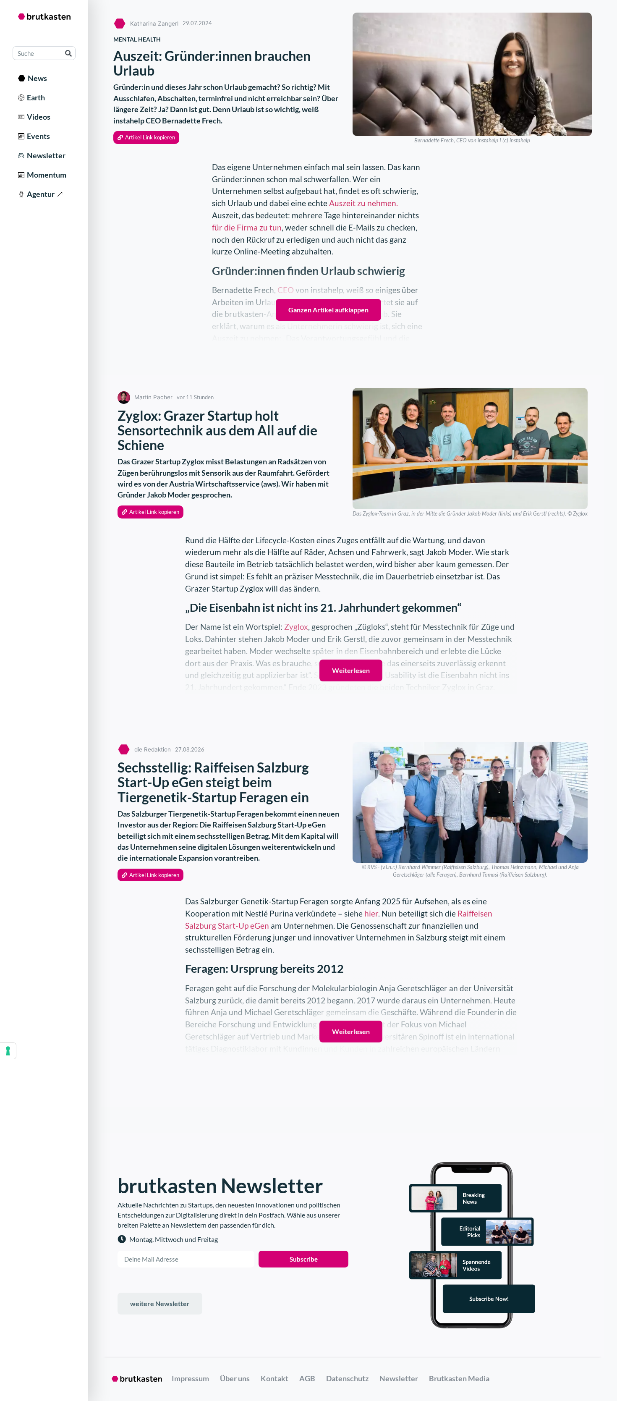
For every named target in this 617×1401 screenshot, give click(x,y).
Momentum (45, 174)
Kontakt (274, 1378)
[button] (146, 137)
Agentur (39, 194)
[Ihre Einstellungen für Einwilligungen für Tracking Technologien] (8, 1051)
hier (371, 913)
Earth (34, 97)
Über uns (235, 1378)
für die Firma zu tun (247, 227)
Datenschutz (347, 1378)
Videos (37, 116)
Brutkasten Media (459, 1378)
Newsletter (44, 155)
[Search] (68, 53)
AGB (307, 1378)
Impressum (190, 1378)
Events (37, 136)
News (36, 78)
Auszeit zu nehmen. (363, 203)
